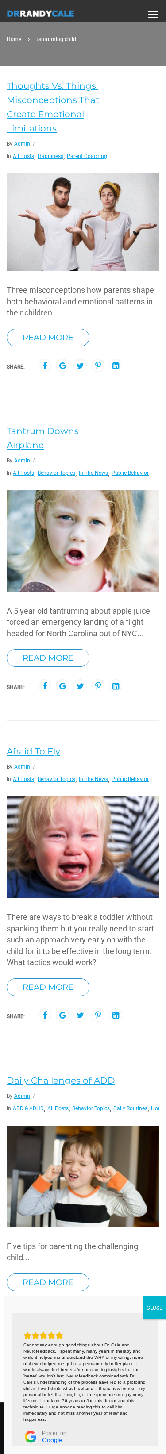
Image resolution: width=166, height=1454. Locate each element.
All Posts (23, 156)
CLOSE (154, 1308)
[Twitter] (80, 366)
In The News (93, 473)
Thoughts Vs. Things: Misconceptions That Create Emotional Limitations (53, 107)
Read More (48, 337)
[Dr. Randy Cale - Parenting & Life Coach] (41, 16)
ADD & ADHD (28, 1108)
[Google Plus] (62, 366)
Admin (22, 144)
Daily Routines (130, 1108)
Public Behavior (130, 473)
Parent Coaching (87, 156)
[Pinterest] (98, 366)
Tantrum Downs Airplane (43, 438)
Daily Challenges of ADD (61, 1080)
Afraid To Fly (33, 751)
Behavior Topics (56, 473)
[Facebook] (44, 366)
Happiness (50, 156)
